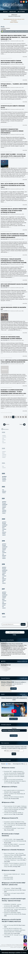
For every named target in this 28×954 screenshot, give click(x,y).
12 (10, 417)
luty (3, 581)
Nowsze (7, 424)
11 (8, 417)
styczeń (4, 480)
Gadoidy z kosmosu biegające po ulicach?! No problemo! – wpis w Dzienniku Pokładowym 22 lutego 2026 (15, 865)
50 (23, 417)
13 (13, 417)
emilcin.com (24, 661)
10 (6, 417)
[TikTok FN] (25, 948)
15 (18, 417)
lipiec (3, 508)
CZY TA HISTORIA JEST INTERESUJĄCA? (14, 825)
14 (15, 417)
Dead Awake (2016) (8, 879)
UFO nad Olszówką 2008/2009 (11, 925)
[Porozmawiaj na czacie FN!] (26, 2)
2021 (3, 498)
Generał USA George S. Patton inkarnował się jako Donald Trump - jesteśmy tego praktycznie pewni (15, 909)
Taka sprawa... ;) (7, 888)
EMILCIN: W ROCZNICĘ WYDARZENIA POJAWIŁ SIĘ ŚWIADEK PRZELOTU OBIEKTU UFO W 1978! (15, 781)
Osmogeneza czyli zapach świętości (12, 893)
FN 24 (2, 27)
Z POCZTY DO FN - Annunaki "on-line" (13, 935)
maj (3, 489)
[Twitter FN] (25, 940)
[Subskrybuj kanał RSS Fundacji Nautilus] (24, 2)
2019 (3, 541)
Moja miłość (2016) (8, 877)
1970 (3, 614)
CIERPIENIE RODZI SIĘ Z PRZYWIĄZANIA (14, 841)
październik (4, 504)
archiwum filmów (13, 718)
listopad (4, 478)
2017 (3, 589)
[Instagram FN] (25, 944)
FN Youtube (23, 694)
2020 (3, 519)
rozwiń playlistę (13, 735)
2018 (3, 564)
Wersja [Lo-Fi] (4, 944)
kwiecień (4, 491)
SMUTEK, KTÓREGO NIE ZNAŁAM (12, 793)
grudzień (4, 501)
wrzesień (4, 479)
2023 (3, 473)
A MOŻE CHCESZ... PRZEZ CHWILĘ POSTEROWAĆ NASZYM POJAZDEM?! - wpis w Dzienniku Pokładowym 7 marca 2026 (15, 858)
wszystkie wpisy (23, 678)
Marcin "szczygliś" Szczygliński (20, 947)
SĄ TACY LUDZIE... (8, 839)
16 (20, 417)
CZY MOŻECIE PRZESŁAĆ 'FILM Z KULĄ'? (14, 828)
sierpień (4, 507)
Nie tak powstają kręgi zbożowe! (11, 890)
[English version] (21, 2)
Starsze (21, 424)
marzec (4, 513)
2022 (3, 487)
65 (26, 417)
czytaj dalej (13, 688)
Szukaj (14, 634)
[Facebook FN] (25, 937)
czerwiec (4, 510)
